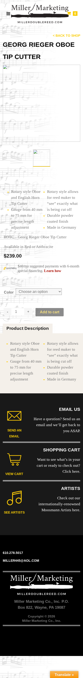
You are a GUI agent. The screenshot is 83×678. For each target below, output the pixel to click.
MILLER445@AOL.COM (21, 560)
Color (9, 292)
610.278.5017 (13, 553)
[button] (6, 13)
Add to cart (49, 312)
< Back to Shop (66, 35)
